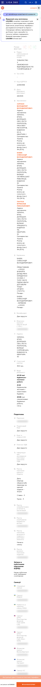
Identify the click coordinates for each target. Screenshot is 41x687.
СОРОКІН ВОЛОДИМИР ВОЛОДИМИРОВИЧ (22, 106)
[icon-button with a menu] (39, 8)
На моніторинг (29, 684)
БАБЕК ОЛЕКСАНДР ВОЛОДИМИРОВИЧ (22, 155)
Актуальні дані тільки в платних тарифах (20, 677)
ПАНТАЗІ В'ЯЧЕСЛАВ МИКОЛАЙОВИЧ (22, 204)
